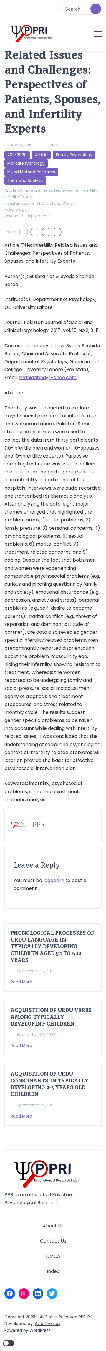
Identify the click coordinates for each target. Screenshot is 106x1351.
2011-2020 (17, 155)
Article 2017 (14, 190)
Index (53, 1271)
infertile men (38, 190)
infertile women (66, 190)
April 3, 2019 (21, 144)
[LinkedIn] (38, 1293)
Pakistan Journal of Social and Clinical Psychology (40, 206)
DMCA (53, 1256)
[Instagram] (24, 1293)
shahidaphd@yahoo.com (48, 377)
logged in (53, 880)
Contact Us (53, 1241)
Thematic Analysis (25, 180)
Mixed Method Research (31, 172)
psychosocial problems (27, 215)
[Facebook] (9, 1293)
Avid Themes (47, 1324)
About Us (53, 1225)
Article (41, 155)
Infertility (89, 190)
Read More (22, 982)
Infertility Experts (19, 196)
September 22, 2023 (36, 970)
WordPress (40, 1330)
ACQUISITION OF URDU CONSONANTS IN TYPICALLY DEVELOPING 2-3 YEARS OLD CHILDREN (50, 1083)
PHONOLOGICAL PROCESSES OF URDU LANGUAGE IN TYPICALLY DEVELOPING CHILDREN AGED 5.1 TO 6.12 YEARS (52, 946)
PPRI (54, 144)
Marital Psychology (26, 163)
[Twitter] (52, 1293)
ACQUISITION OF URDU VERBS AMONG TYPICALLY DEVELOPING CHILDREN (51, 1017)
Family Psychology (74, 155)
